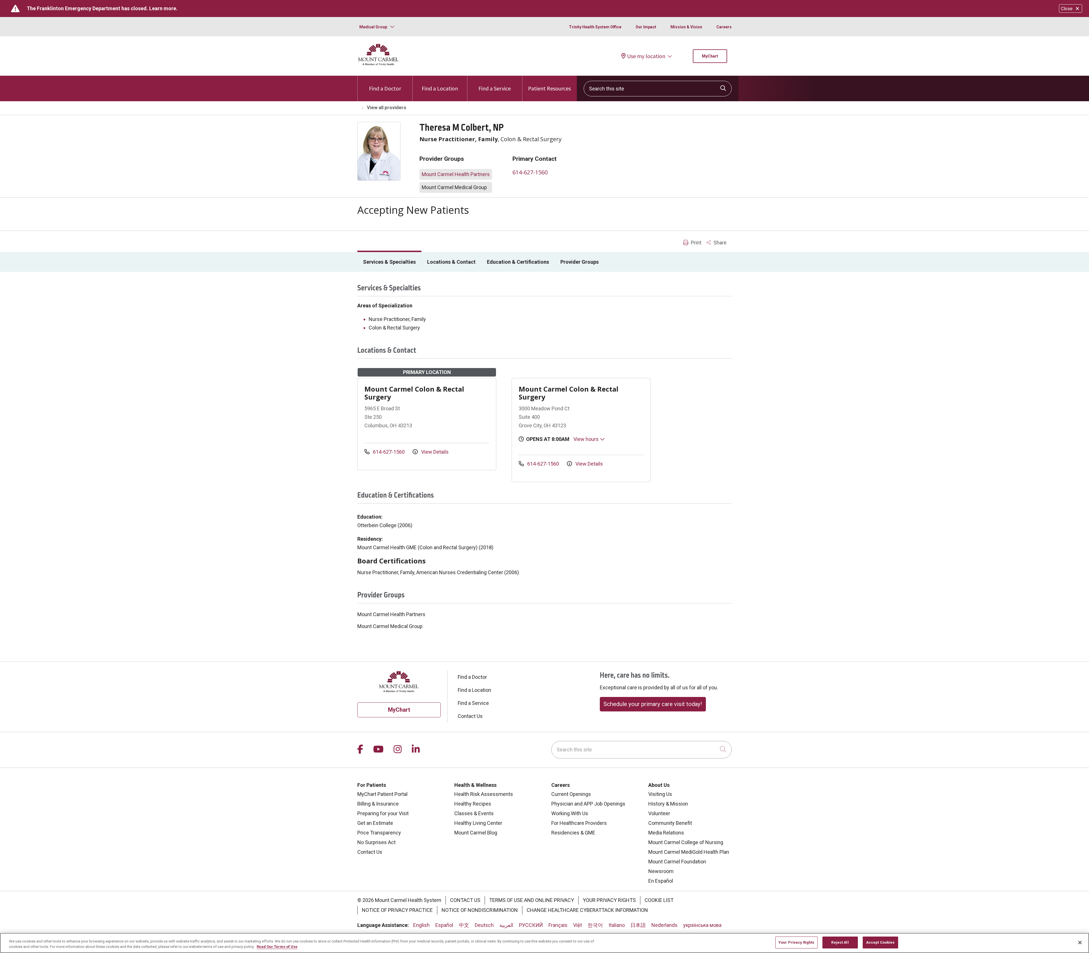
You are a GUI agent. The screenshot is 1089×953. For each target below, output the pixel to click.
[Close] (1080, 942)
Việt (577, 925)
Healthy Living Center (478, 823)
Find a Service (494, 88)
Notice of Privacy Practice (397, 910)
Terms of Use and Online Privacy (531, 900)
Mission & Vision (686, 27)
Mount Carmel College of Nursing (685, 842)
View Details (434, 452)
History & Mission (668, 804)
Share (719, 243)
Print (695, 243)
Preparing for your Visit (383, 813)
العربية (506, 925)
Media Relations (666, 833)
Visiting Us (660, 794)
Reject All (840, 942)
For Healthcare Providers (579, 823)
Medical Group (373, 27)
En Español (660, 881)
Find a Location (440, 88)
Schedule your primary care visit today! (652, 704)
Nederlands (664, 925)
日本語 (638, 925)
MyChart (710, 56)
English (421, 925)
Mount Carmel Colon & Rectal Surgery (414, 393)
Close (1067, 8)
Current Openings (571, 794)
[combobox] (658, 88)
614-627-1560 (530, 172)
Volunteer (659, 813)
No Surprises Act (376, 842)
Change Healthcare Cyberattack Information (587, 910)
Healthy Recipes (472, 804)
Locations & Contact (451, 262)
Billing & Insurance (378, 804)
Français (557, 925)
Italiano (617, 925)
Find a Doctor (385, 88)
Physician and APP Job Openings (588, 804)
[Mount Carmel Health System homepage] (378, 64)
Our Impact (646, 27)
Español (444, 925)
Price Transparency (379, 833)
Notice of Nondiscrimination (480, 910)
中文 (464, 925)
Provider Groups (579, 262)
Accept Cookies (880, 942)
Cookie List (659, 900)
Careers (724, 27)
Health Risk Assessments (483, 794)
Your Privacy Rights (609, 900)
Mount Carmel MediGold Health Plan (688, 852)
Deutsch (484, 925)
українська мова (702, 925)
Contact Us (470, 716)
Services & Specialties (389, 262)
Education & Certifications (518, 262)
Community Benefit (670, 823)
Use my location (646, 56)
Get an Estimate (375, 823)
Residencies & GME (573, 833)
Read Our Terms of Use (277, 947)
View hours (586, 439)
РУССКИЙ (531, 925)
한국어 (595, 925)
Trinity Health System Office (595, 27)
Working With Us (569, 813)
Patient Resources (549, 88)
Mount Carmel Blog (475, 833)
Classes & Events (474, 813)
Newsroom (661, 871)
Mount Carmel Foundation (677, 862)
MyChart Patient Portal (382, 794)
